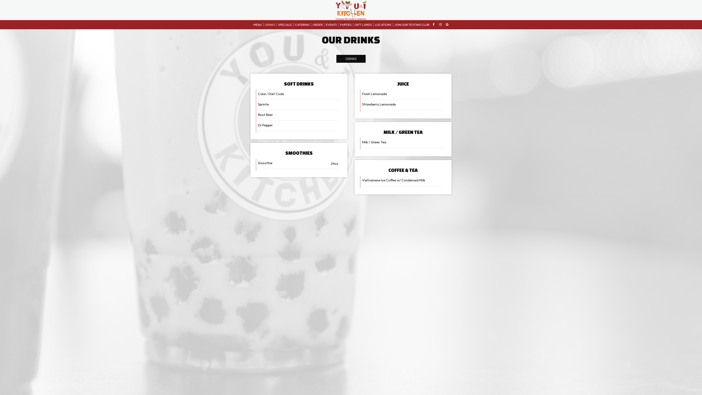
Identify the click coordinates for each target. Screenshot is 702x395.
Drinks (270, 25)
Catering (302, 25)
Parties (346, 25)
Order (318, 25)
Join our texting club (412, 25)
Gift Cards (363, 25)
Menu (257, 25)
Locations (383, 25)
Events (331, 25)
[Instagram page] (440, 24)
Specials (285, 25)
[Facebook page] (434, 24)
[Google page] (447, 24)
